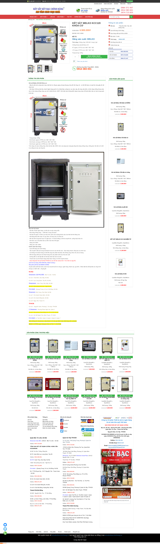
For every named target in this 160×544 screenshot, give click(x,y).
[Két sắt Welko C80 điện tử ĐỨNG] (120, 91)
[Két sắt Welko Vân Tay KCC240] (89, 384)
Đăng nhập (122, 3)
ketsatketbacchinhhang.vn (60, 535)
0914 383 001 (119, 440)
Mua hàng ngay (94, 56)
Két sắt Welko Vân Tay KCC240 (89, 398)
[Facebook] (5, 524)
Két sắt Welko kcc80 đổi (121, 207)
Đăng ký (129, 3)
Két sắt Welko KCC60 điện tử (35, 398)
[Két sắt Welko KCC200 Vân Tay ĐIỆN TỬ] (71, 384)
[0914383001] (5, 533)
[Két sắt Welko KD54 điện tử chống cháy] (125, 384)
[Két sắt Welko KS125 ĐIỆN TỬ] (107, 384)
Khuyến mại (89, 17)
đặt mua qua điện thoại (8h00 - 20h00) (88, 68)
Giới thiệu (43, 17)
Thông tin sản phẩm (115, 23)
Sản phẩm (60, 17)
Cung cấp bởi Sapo (80, 540)
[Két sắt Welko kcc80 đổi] (120, 195)
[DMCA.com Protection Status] (86, 434)
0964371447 (120, 443)
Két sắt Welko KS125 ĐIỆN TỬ (107, 398)
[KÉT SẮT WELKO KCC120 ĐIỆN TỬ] (120, 228)
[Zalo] (5, 529)
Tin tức (69, 17)
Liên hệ (52, 17)
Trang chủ (33, 17)
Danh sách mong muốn (114, 1)
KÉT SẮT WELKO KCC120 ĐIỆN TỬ (120, 239)
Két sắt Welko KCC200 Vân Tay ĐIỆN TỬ (71, 398)
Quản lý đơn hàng (108, 3)
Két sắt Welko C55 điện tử (120, 137)
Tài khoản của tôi (98, 3)
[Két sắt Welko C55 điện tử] (120, 126)
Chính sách (78, 17)
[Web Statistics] (3, 543)
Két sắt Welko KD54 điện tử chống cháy (125, 398)
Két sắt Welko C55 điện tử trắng (120, 172)
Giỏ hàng (130, 1)
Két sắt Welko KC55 (120, 274)
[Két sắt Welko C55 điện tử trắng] (120, 161)
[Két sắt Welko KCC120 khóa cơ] (31, 68)
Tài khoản (122, 1)
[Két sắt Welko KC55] (120, 262)
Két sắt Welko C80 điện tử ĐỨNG (120, 103)
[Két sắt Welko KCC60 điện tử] (35, 384)
